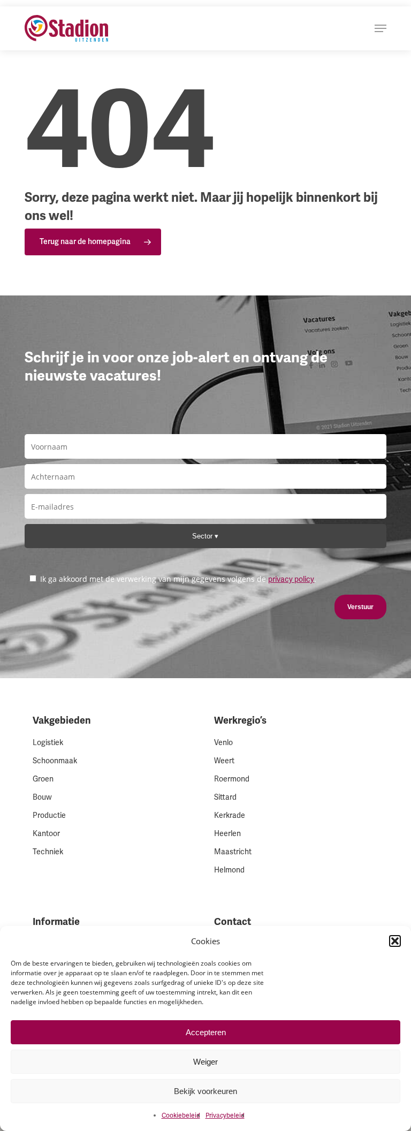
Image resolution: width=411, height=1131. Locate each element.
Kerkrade (229, 815)
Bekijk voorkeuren (205, 1091)
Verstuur (360, 607)
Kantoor (46, 833)
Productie (49, 815)
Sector (203, 536)
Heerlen (227, 833)
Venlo (223, 742)
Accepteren (206, 1032)
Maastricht (233, 851)
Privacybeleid (225, 1116)
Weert (224, 760)
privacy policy (291, 579)
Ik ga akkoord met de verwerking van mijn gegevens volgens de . (177, 579)
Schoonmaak (55, 760)
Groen (43, 779)
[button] (395, 941)
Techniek (48, 851)
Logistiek (48, 742)
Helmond (229, 870)
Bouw (42, 797)
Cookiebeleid (181, 1116)
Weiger (205, 1061)
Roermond (231, 779)
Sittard (225, 797)
